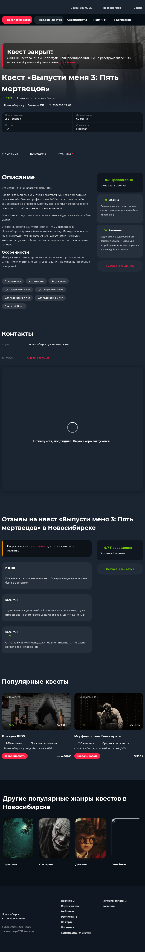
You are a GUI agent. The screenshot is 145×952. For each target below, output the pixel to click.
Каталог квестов (19, 19)
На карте (67, 922)
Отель (51, 98)
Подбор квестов (50, 19)
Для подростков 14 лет (17, 289)
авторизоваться (36, 546)
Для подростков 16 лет (17, 297)
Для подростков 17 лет (50, 297)
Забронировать (14, 756)
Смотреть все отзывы (120, 266)
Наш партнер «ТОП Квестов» (18, 931)
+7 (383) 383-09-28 (59, 105)
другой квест (68, 62)
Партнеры (68, 900)
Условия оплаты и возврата (115, 903)
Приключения (13, 281)
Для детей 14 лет (14, 306)
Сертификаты (77, 19)
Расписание (123, 19)
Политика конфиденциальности (76, 930)
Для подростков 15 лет (50, 289)
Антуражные (58, 281)
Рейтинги (100, 19)
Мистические (36, 281)
